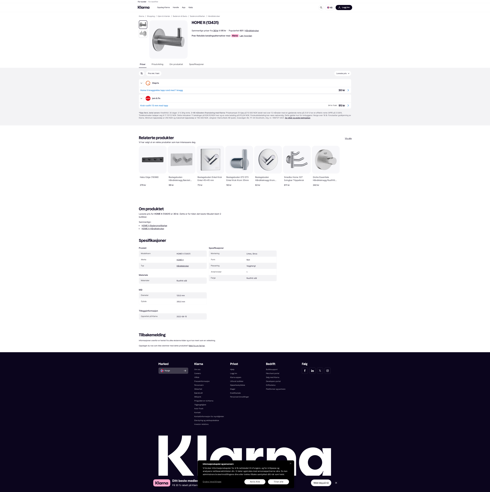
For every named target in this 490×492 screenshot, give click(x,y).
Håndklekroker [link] (214, 16)
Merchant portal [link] (272, 373)
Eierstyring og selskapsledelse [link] (206, 420)
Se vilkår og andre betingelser (297, 118)
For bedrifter (153, 2)
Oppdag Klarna (163, 7)
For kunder (142, 2)
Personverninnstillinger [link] (239, 397)
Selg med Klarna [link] (272, 377)
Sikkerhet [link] (198, 389)
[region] (246, 474)
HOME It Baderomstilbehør (154, 225)
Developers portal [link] (273, 381)
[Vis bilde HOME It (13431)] (143, 24)
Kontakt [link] (197, 412)
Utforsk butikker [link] (236, 381)
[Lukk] (290, 463)
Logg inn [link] (233, 373)
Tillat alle (278, 482)
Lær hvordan (246, 35)
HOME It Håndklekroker (153, 228)
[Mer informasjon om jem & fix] (141, 98)
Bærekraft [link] (198, 393)
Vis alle (348, 138)
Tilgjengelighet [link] (200, 405)
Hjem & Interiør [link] (164, 16)
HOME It (180, 260)
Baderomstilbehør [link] (197, 16)
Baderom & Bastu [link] (180, 16)
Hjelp (190, 7)
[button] (330, 7)
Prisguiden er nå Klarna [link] (203, 401)
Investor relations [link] (201, 424)
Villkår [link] (196, 377)
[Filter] (141, 73)
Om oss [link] (197, 369)
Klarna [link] (141, 16)
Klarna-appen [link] (235, 377)
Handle (176, 7)
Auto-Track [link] (198, 409)
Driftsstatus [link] (270, 385)
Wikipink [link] (197, 397)
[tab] (142, 64)
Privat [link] (234, 364)
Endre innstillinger (212, 482)
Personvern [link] (199, 385)
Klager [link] (232, 389)
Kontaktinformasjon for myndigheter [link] (209, 416)
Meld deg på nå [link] (321, 483)
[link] (305, 371)
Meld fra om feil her (197, 346)
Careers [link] (197, 373)
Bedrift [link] (270, 364)
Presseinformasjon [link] (202, 381)
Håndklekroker (252, 30)
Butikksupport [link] (272, 369)
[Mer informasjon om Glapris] (141, 83)
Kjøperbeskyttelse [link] (237, 385)
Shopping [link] (151, 16)
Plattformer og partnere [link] (275, 389)
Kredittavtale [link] (235, 393)
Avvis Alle (255, 482)
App (183, 7)
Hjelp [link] (232, 369)
